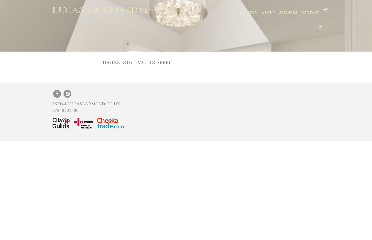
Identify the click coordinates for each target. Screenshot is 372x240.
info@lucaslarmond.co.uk (86, 103)
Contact (310, 12)
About (268, 12)
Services (288, 12)
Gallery (249, 12)
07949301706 (66, 110)
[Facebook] (57, 93)
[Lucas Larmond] (109, 10)
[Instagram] (67, 93)
